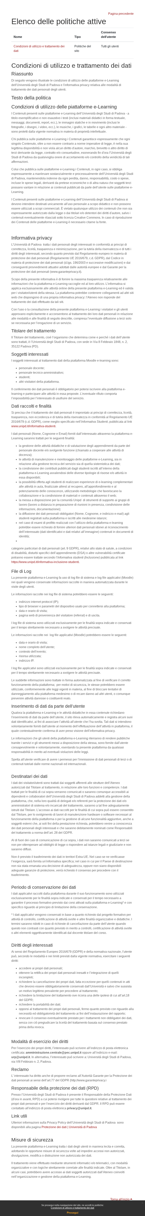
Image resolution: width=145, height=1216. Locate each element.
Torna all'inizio (120, 1199)
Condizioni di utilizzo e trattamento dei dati (72, 1208)
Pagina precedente (121, 13)
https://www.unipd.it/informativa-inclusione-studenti (45, 562)
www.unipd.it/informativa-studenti (33, 426)
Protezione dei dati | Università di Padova (69, 1127)
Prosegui (72, 1212)
